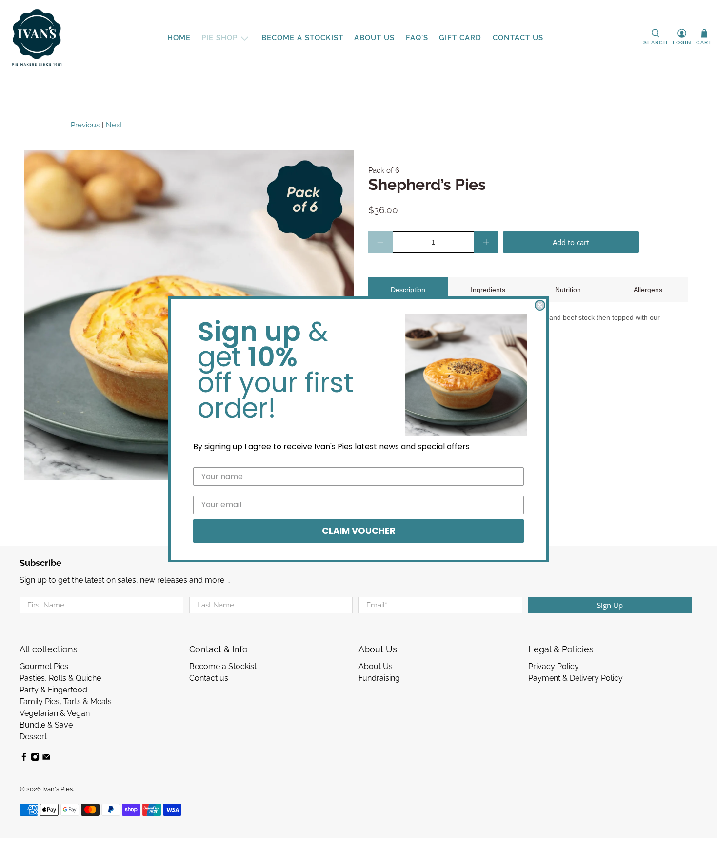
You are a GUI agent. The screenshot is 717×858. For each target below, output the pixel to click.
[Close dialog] (540, 305)
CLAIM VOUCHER (359, 530)
